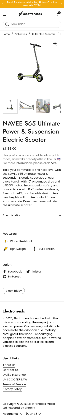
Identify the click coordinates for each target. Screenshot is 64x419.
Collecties (21, 34)
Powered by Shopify (21, 408)
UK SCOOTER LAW (15, 379)
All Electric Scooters (43, 34)
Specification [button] (12, 215)
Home (6, 34)
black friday (14, 291)
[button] (57, 14)
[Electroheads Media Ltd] (31, 14)
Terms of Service (14, 384)
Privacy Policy (12, 389)
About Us (9, 365)
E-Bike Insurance (14, 375)
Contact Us (10, 370)
